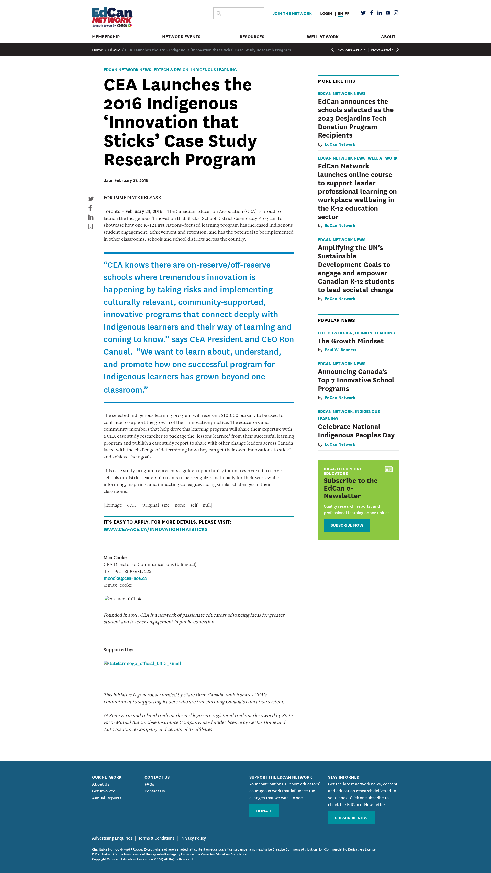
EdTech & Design (171, 69)
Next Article (383, 49)
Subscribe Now (347, 524)
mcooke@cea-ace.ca (125, 578)
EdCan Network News (127, 69)
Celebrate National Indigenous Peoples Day (356, 430)
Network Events (181, 36)
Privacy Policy (193, 837)
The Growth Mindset (351, 340)
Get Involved (104, 790)
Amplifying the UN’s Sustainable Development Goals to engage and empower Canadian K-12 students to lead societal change (356, 268)
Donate (264, 810)
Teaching (385, 332)
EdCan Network (340, 144)
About (388, 36)
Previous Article (350, 49)
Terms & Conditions (156, 837)
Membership (106, 36)
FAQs (149, 783)
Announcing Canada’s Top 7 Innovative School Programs (356, 379)
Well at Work (323, 36)
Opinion (363, 332)
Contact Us (154, 790)
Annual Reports (106, 797)
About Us (100, 783)
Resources (252, 36)
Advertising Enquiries (112, 837)
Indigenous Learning (214, 69)
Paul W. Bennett (340, 349)
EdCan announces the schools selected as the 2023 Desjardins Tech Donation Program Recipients (356, 118)
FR (347, 12)
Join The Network (292, 13)
